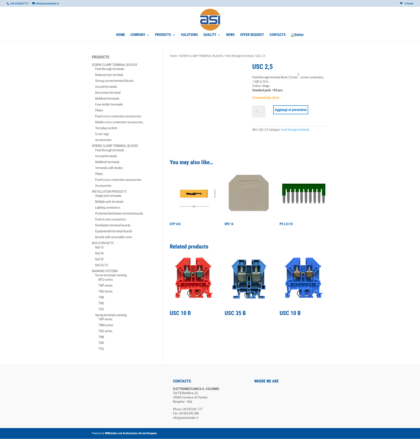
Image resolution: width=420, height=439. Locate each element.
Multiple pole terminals (109, 202)
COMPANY (137, 35)
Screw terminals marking (111, 275)
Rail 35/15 (101, 265)
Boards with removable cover (113, 237)
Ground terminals (106, 87)
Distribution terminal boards (112, 225)
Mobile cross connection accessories (119, 122)
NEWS (230, 35)
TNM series (105, 325)
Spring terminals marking (111, 315)
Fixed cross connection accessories (118, 116)
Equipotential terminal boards (113, 231)
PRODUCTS (163, 35)
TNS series (105, 331)
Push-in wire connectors (110, 219)
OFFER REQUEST (252, 35)
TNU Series (105, 291)
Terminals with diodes (109, 168)
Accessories (103, 140)
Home (173, 56)
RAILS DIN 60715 (103, 243)
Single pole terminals (108, 196)
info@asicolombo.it (185, 418)
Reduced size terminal (109, 75)
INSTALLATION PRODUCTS (109, 192)
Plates (99, 110)
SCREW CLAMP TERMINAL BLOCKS (201, 56)
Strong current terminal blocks (114, 81)
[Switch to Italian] (297, 37)
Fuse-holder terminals (109, 104)
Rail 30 (99, 253)
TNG (101, 303)
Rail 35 (99, 259)
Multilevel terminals (107, 98)
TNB (101, 297)
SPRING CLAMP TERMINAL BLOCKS (115, 146)
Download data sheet (265, 98)
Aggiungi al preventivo (291, 110)
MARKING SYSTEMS (105, 271)
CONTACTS (278, 35)
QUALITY (209, 35)
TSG (101, 309)
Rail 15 (99, 247)
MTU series (105, 280)
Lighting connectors (107, 208)
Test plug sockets (106, 128)
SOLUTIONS (189, 35)
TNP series (105, 285)
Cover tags (102, 134)
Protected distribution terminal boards (119, 213)
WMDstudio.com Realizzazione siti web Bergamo (131, 433)
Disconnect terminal (108, 93)
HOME (120, 35)
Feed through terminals (239, 56)
